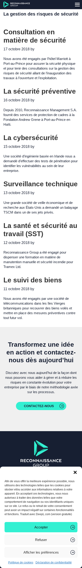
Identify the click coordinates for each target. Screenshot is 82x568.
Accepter (41, 527)
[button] (75, 472)
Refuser (41, 540)
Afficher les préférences (41, 552)
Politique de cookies (20, 562)
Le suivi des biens (32, 280)
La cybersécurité (30, 137)
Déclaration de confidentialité (54, 562)
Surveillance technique (40, 184)
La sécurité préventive (39, 91)
